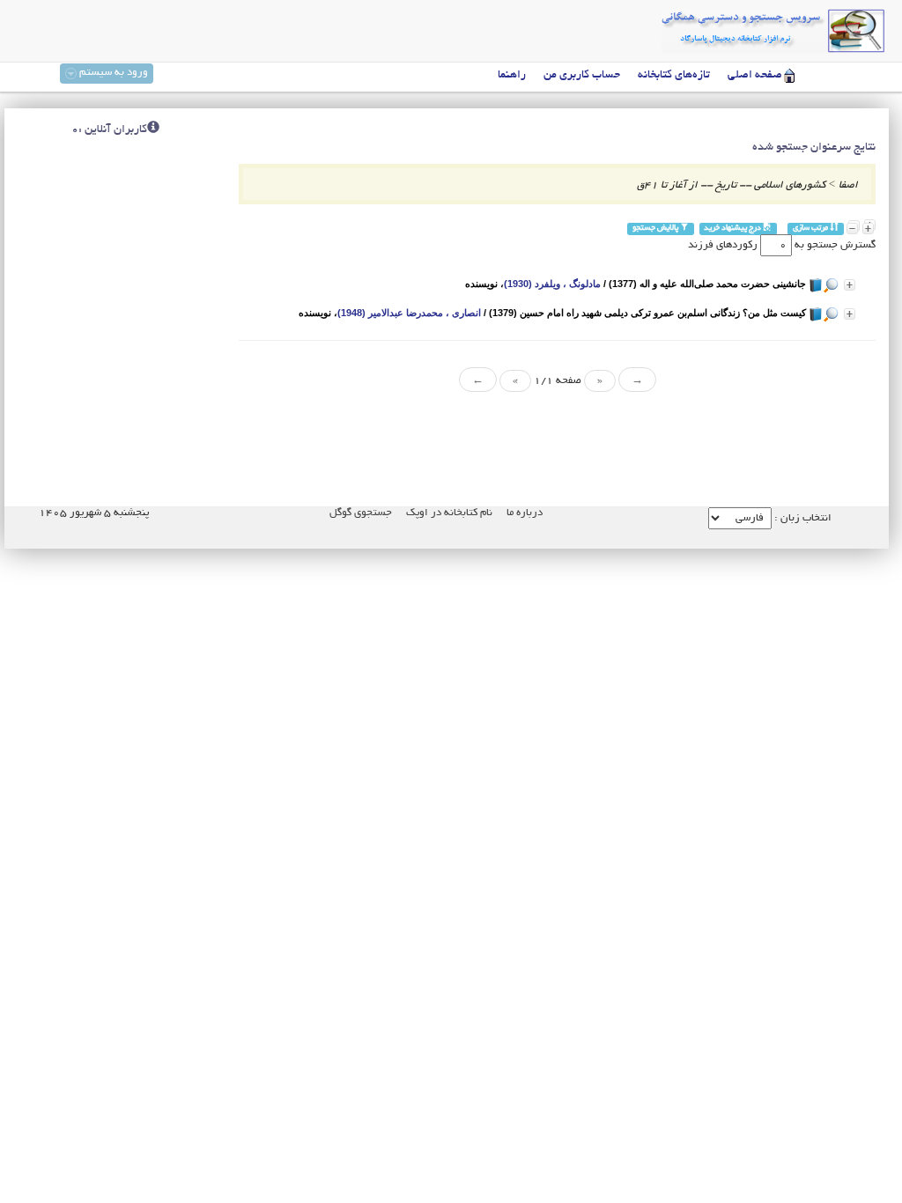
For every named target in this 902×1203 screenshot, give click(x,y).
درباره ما (524, 513)
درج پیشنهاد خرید (733, 228)
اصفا (848, 185)
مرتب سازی (811, 228)
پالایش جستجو (656, 228)
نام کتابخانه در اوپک (449, 513)
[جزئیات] (849, 285)
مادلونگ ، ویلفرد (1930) (552, 283)
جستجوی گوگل (360, 513)
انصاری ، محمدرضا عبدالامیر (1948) (409, 312)
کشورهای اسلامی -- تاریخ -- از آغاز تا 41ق (731, 185)
